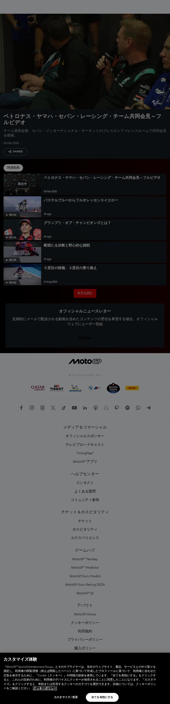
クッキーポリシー (44, 688)
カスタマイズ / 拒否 (66, 697)
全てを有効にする (102, 697)
